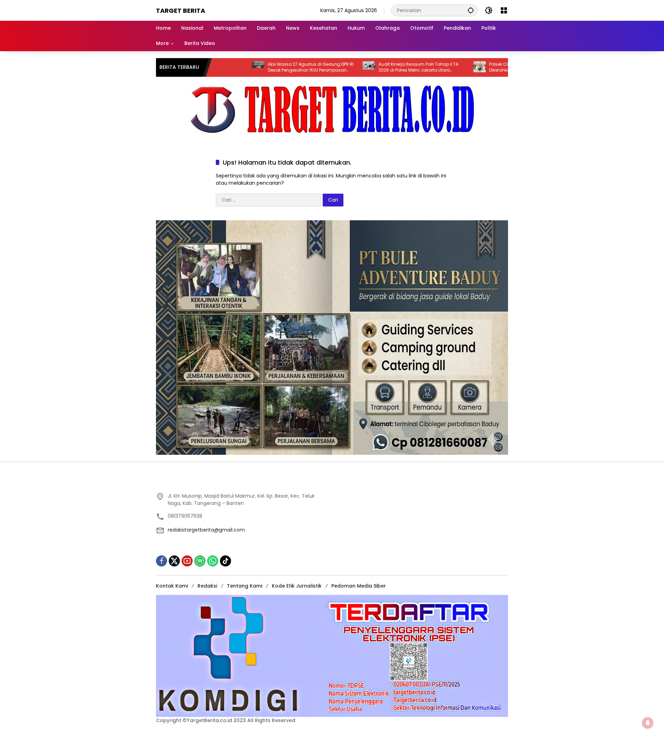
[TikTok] (225, 560)
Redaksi (207, 585)
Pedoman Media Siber (358, 585)
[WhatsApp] (212, 560)
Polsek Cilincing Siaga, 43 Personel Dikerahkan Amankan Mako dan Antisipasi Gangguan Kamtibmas (487, 67)
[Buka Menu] (504, 10)
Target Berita (180, 10)
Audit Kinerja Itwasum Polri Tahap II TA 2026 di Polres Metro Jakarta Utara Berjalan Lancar (381, 67)
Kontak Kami (172, 585)
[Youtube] (187, 560)
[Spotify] (199, 560)
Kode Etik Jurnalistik (297, 585)
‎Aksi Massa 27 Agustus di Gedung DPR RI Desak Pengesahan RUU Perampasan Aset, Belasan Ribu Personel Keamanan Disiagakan (273, 67)
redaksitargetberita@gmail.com (206, 529)
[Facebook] (161, 560)
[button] (471, 10)
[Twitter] (174, 560)
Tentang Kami (244, 585)
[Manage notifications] (647, 722)
